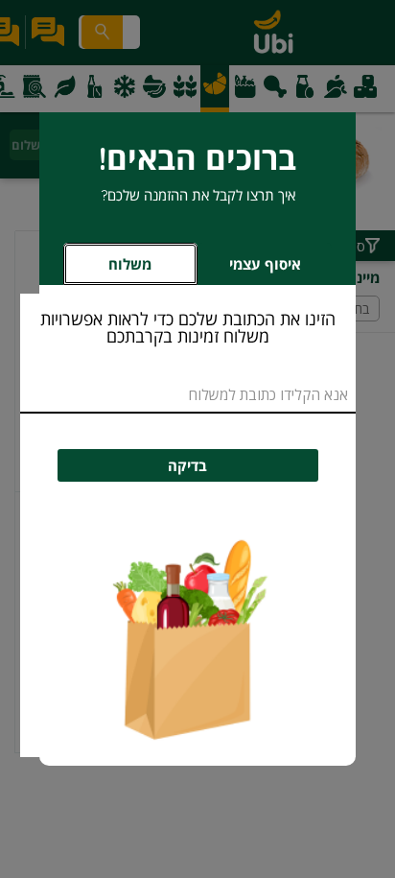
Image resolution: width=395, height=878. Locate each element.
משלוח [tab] (129, 264)
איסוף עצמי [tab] (249, 269)
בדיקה (187, 466)
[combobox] (188, 396)
